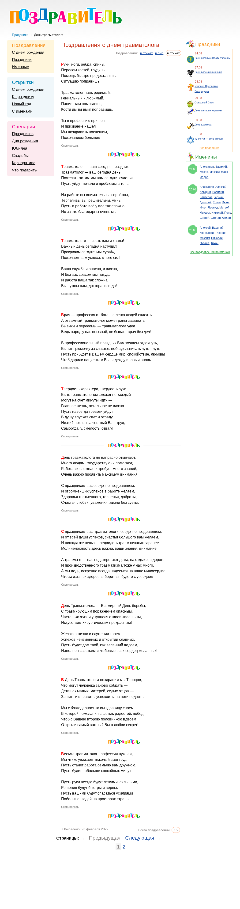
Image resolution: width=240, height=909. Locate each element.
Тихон (214, 243)
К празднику (23, 97)
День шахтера (203, 124)
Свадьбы (20, 155)
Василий (221, 166)
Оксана (204, 243)
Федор (204, 177)
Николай (217, 212)
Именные (20, 67)
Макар (204, 172)
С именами (22, 111)
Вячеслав (206, 197)
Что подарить (24, 170)
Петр (227, 212)
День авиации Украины (208, 110)
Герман (219, 197)
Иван (225, 202)
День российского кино (208, 72)
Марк (224, 172)
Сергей (204, 218)
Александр (207, 166)
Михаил (205, 212)
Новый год (21, 104)
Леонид (213, 207)
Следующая (139, 838)
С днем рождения (28, 52)
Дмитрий (205, 202)
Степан (216, 218)
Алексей (220, 187)
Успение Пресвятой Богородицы (206, 89)
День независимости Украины (212, 58)
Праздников (23, 134)
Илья (203, 207)
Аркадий (205, 192)
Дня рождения (25, 141)
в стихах (146, 53)
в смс (159, 53)
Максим (215, 172)
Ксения (221, 233)
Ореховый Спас (204, 102)
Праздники (20, 35)
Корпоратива (23, 163)
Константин (207, 233)
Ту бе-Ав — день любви (209, 138)
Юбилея (19, 148)
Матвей (224, 207)
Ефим (217, 202)
